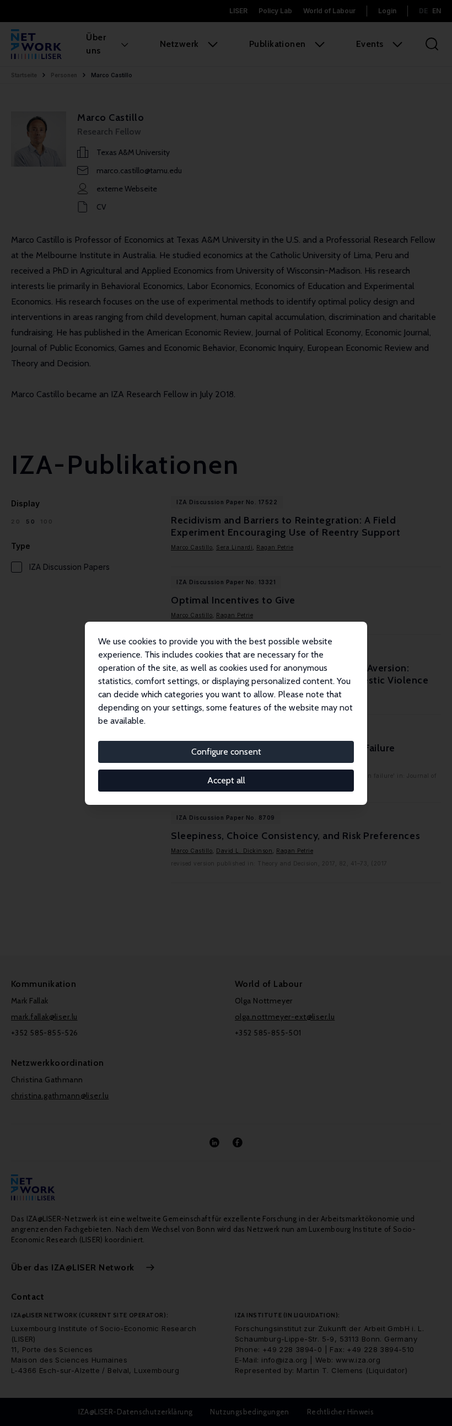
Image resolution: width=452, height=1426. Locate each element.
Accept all (226, 780)
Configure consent (226, 751)
